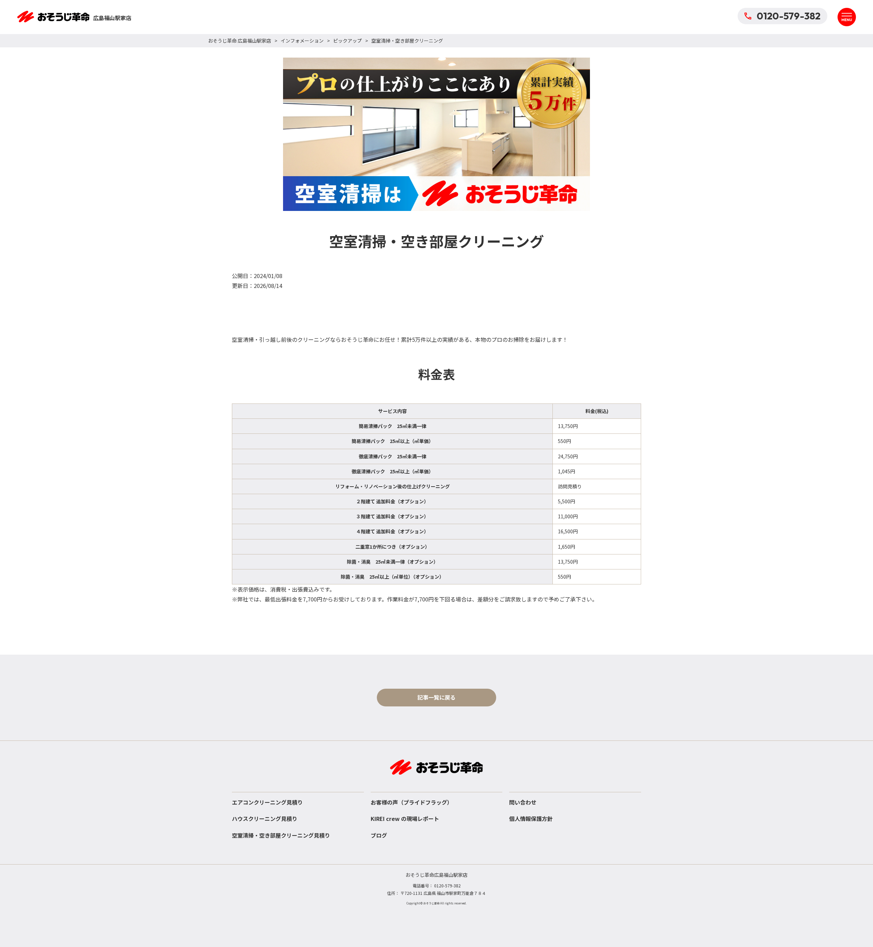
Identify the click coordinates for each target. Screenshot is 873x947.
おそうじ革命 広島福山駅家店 (239, 40)
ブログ (379, 835)
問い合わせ (522, 802)
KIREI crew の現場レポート (405, 818)
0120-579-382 (788, 16)
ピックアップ (347, 40)
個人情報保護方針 (531, 818)
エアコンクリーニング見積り (267, 802)
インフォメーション (302, 40)
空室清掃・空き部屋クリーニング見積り (281, 835)
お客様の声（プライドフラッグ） (412, 802)
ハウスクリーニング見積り (264, 818)
